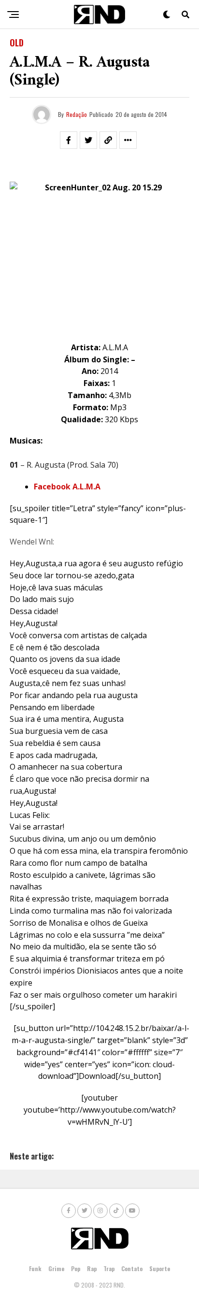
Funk (35, 1268)
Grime (56, 1268)
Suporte (159, 1268)
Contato (131, 1268)
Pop (75, 1268)
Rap (92, 1268)
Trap (108, 1268)
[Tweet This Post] (88, 140)
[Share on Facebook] (68, 140)
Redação (76, 114)
